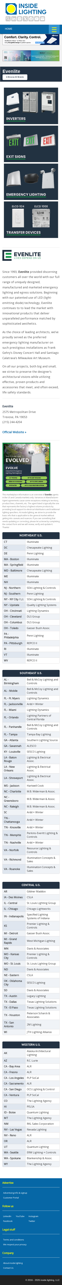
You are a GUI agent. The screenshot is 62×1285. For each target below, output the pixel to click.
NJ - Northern (12, 588)
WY (6, 1164)
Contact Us (8, 1267)
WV (6, 660)
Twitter (32, 1221)
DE (5, 553)
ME (6, 576)
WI (5, 1032)
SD (5, 990)
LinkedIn (7, 1216)
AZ (5, 1060)
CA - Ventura (11, 1095)
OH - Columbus (13, 622)
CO (5, 1101)
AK (5, 1053)
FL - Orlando (11, 717)
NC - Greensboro (11, 798)
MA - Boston (11, 559)
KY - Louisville (12, 751)
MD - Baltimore (13, 570)
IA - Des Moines (13, 897)
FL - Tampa (10, 734)
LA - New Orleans (9, 768)
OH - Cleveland (12, 616)
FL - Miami (10, 710)
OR (5, 1141)
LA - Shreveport (13, 778)
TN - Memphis (12, 835)
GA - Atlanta (11, 740)
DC (5, 547)
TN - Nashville (12, 842)
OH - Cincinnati (13, 611)
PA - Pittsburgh (13, 643)
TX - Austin (10, 996)
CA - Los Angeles (14, 1078)
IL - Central (10, 903)
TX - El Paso (11, 1007)
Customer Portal (11, 1197)
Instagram (33, 1216)
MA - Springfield (13, 565)
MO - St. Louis (12, 963)
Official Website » (14, 432)
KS (5, 926)
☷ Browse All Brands (15, 77)
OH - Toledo (11, 628)
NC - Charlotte (12, 791)
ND (6, 969)
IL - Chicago (11, 909)
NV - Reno (10, 1135)
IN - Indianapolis (14, 916)
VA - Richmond (12, 859)
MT (6, 1118)
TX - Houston (12, 1015)
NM (6, 1123)
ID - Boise (10, 1112)
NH (6, 582)
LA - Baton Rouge (10, 759)
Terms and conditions (13, 1239)
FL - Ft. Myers (12, 698)
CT (5, 542)
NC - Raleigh (11, 806)
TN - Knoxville (12, 827)
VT (5, 654)
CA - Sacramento (14, 1083)
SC (5, 812)
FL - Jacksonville (13, 704)
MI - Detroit (11, 933)
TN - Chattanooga (12, 819)
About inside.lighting (13, 1263)
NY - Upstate (11, 605)
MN (6, 948)
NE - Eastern (11, 975)
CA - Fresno (11, 1072)
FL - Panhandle (13, 727)
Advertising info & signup (15, 1192)
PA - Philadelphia (11, 635)
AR (5, 891)
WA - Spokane (12, 1158)
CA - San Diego (13, 1089)
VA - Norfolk (11, 850)
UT (6, 1147)
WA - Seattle (11, 1152)
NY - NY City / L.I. (14, 599)
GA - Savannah (12, 746)
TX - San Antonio (9, 1024)
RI (5, 649)
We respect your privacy (15, 1244)
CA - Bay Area (12, 1066)
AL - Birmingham (11, 681)
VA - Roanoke (12, 869)
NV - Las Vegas (13, 1129)
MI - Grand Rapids (10, 941)
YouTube (20, 1216)
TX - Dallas (10, 1002)
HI (5, 1106)
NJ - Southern (12, 593)
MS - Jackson (11, 785)
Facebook (8, 1221)
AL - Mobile (10, 691)
